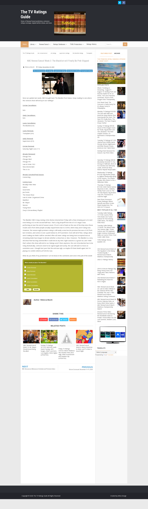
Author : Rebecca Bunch (43, 300)
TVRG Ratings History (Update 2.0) (104, 241)
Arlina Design (122, 496)
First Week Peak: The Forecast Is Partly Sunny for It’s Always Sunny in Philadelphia (106, 105)
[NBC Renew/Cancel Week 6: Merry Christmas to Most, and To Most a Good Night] (84, 336)
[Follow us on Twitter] (119, 2)
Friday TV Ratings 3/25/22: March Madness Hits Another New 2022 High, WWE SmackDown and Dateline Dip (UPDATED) (66, 353)
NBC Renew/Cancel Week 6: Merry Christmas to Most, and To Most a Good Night (84, 348)
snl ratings (49, 71)
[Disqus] (58, 403)
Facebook (54, 319)
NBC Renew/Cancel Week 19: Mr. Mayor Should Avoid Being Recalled (29, 348)
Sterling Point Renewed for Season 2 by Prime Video (106, 152)
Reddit (44, 319)
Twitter (64, 319)
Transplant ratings (86, 71)
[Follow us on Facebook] (123, 2)
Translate (110, 355)
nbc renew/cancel (39, 71)
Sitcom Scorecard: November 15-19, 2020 (81, 369)
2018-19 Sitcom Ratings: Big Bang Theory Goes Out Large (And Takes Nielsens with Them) (106, 271)
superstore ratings (60, 71)
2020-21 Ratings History (105, 260)
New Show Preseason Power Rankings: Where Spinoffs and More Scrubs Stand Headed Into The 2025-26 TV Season (105, 203)
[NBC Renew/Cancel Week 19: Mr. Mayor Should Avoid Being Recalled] (31, 336)
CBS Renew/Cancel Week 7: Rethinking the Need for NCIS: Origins (106, 279)
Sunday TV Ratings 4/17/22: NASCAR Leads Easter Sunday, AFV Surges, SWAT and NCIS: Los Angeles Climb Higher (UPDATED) (49, 350)
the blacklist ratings (73, 71)
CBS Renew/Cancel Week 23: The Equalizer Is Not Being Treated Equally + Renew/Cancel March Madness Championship (106, 253)
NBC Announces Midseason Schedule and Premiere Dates (38, 369)
